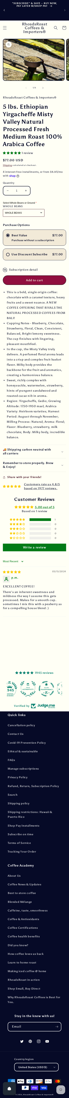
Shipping (7, 165)
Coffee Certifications (23, 927)
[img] (12, 572)
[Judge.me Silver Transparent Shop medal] (34, 688)
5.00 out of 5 (44, 507)
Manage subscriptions (23, 768)
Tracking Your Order (22, 851)
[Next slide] (65, 10)
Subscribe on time (20, 834)
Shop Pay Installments (23, 825)
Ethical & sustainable (23, 751)
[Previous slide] (4, 10)
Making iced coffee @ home (27, 971)
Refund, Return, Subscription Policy (33, 786)
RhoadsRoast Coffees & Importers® (38, 1095)
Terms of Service (19, 843)
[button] (5, 28)
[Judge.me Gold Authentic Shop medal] (16, 688)
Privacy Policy (17, 777)
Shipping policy (19, 803)
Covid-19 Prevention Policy (27, 742)
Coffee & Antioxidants (23, 919)
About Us (14, 875)
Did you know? (18, 945)
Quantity (8, 182)
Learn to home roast (22, 962)
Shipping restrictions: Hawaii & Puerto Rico (30, 814)
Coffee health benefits (24, 936)
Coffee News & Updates (24, 884)
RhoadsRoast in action (24, 979)
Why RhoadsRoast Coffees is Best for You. (34, 1000)
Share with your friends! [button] (24, 477)
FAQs (11, 760)
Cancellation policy (21, 725)
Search (13, 794)
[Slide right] (43, 88)
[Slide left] (26, 88)
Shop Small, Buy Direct (24, 988)
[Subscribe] (57, 1026)
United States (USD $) (32, 1067)
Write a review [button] (34, 547)
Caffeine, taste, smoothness (28, 910)
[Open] (9, 1088)
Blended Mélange (20, 902)
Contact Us (16, 734)
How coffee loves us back (26, 954)
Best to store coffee (22, 893)
